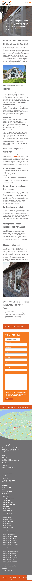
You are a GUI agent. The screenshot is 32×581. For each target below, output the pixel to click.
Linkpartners (5, 464)
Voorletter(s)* (8, 342)
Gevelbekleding (6, 481)
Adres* (6, 352)
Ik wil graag (7, 337)
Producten (5, 457)
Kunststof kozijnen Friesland (10, 461)
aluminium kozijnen (15, 156)
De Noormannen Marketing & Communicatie (14, 577)
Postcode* (7, 357)
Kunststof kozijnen (7, 459)
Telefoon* (7, 367)
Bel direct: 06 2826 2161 (14, 327)
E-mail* (6, 362)
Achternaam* (8, 347)
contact (5, 238)
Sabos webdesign (8, 579)
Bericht (6, 372)
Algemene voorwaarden (9, 467)
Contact (4, 465)
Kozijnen (4, 475)
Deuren (4, 477)
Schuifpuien (5, 478)
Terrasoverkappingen (8, 480)
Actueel (4, 462)
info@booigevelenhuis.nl (9, 451)
